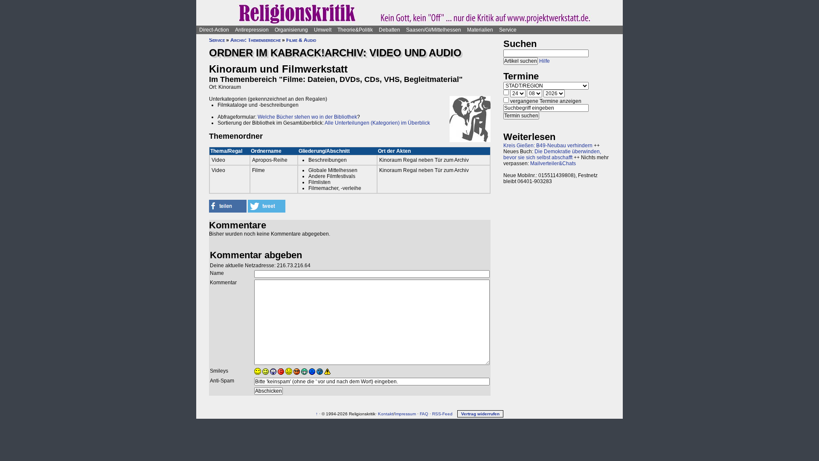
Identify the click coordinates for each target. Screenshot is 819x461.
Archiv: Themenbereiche (255, 40)
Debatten (389, 30)
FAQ (424, 413)
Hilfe (544, 61)
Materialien (480, 30)
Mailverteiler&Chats (553, 163)
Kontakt (385, 413)
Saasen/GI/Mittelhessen (433, 30)
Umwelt (322, 30)
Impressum (405, 413)
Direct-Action (214, 30)
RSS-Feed (442, 413)
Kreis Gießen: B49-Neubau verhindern (547, 146)
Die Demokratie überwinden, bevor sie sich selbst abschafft (552, 154)
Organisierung (291, 30)
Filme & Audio (301, 40)
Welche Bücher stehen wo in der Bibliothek (307, 117)
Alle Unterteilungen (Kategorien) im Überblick (377, 123)
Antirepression (252, 30)
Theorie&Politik (355, 30)
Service (508, 30)
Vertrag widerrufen (480, 413)
